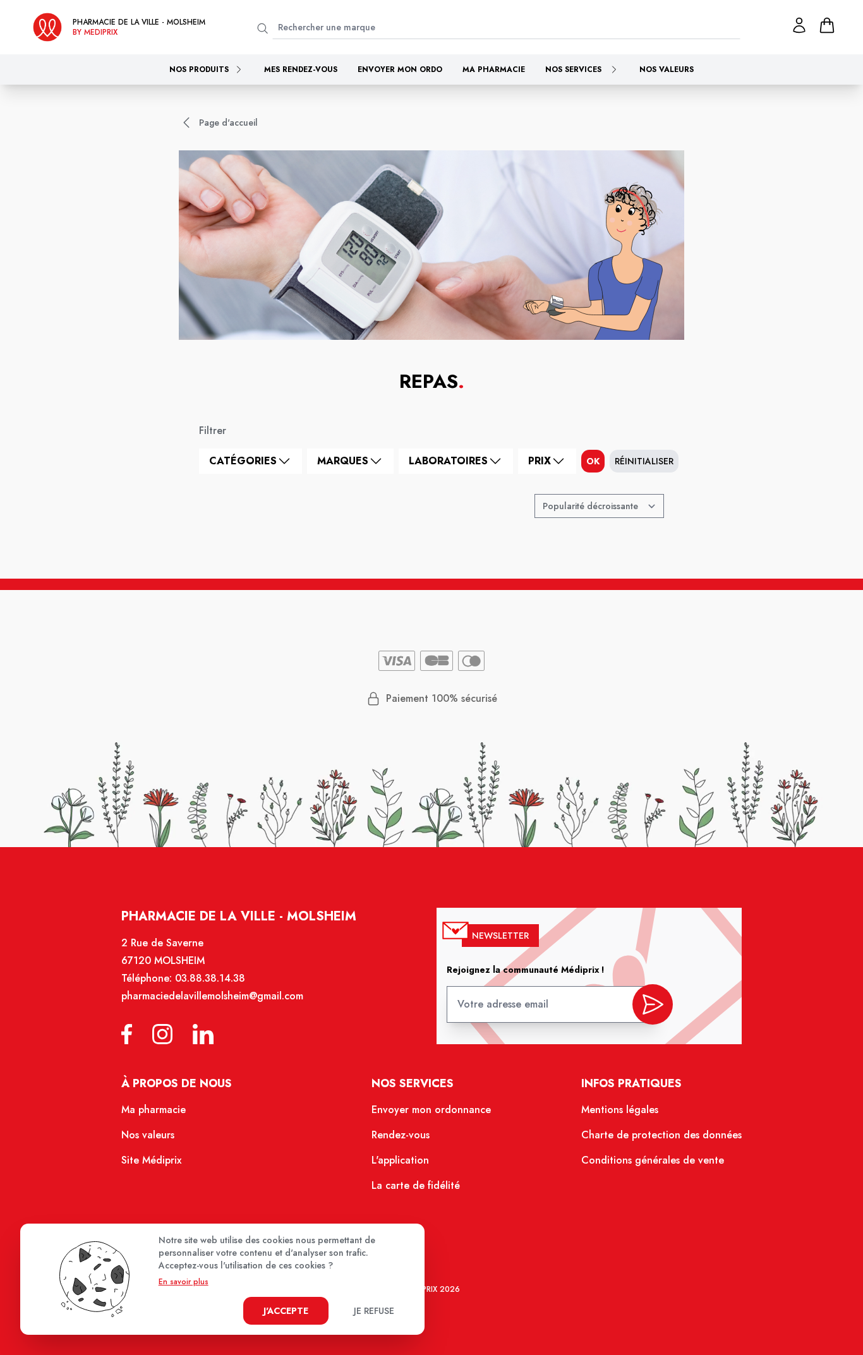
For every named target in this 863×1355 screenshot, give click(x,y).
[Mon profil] (799, 25)
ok (593, 461)
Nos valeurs (666, 69)
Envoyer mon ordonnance (431, 1109)
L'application (400, 1160)
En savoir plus (183, 1282)
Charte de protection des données (661, 1135)
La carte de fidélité (415, 1185)
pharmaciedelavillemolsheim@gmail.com (212, 996)
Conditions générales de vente (652, 1160)
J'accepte (285, 1310)
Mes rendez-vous (300, 69)
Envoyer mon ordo (400, 69)
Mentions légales (619, 1109)
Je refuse (374, 1310)
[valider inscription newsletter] (652, 1004)
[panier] (827, 25)
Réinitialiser (644, 461)
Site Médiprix (151, 1160)
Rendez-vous (400, 1135)
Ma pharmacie (493, 69)
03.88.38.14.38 (210, 978)
